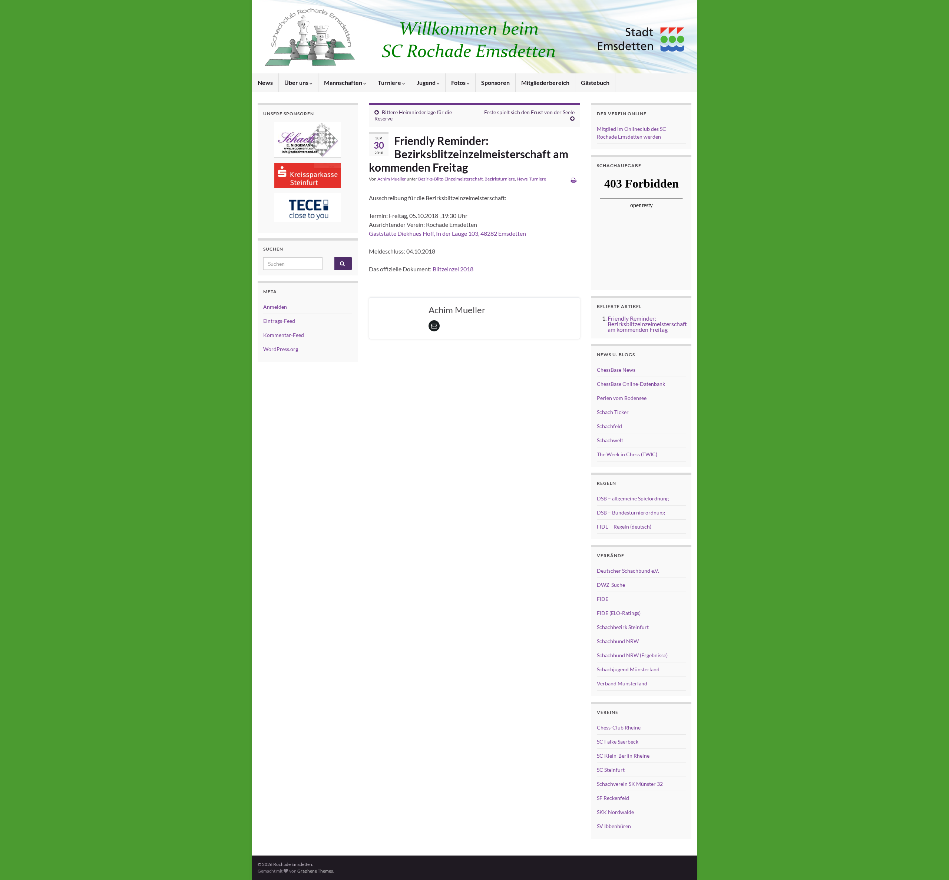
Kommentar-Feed (283, 335)
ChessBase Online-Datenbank (631, 384)
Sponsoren (495, 82)
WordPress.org (280, 349)
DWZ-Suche (611, 585)
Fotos (459, 82)
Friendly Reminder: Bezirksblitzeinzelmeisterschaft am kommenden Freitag (647, 324)
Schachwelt (610, 440)
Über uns (297, 82)
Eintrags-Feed (279, 321)
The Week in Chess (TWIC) (627, 454)
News (265, 82)
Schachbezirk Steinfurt (623, 627)
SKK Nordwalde (615, 812)
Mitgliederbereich (545, 82)
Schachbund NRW (618, 641)
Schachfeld (609, 426)
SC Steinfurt (611, 770)
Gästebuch (595, 82)
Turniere (390, 82)
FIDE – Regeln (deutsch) (624, 526)
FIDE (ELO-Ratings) (619, 613)
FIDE (602, 599)
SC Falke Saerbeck (617, 741)
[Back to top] (932, 863)
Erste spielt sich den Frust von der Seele (529, 112)
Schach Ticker (613, 412)
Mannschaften (343, 82)
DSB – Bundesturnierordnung (631, 512)
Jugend (427, 82)
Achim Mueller (391, 179)
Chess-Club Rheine (619, 727)
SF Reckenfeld (613, 798)
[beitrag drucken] (573, 179)
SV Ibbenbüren (614, 826)
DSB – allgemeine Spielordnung (633, 498)
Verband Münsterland (622, 683)
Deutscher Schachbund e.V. (628, 571)
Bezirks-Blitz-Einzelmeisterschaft (450, 179)
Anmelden (275, 307)
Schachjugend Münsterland (628, 669)
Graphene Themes (315, 871)
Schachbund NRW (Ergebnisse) (632, 655)
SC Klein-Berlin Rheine (623, 755)
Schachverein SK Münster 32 (630, 784)
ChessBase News (616, 370)
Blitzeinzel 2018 (452, 268)
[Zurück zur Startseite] (474, 36)
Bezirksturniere (500, 179)
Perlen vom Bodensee (622, 398)
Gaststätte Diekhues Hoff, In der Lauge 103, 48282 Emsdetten (447, 233)
